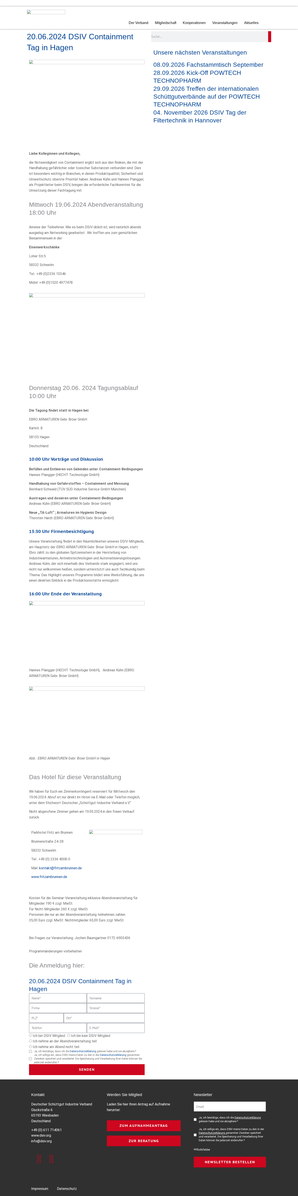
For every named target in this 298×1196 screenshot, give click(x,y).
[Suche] (269, 36)
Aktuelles (251, 23)
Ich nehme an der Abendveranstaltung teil (65, 1041)
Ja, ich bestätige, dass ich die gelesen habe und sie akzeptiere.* (85, 1051)
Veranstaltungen (225, 23)
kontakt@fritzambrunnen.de (60, 868)
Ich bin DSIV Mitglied (49, 1036)
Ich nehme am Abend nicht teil (56, 1047)
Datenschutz (67, 1189)
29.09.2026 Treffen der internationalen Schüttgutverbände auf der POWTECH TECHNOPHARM (206, 96)
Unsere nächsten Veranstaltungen (200, 52)
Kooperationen (194, 23)
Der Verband (138, 23)
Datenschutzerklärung (83, 1051)
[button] (269, 23)
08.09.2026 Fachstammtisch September (208, 64)
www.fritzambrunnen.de (49, 877)
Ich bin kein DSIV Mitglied (90, 1036)
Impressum (39, 1189)
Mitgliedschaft (165, 23)
